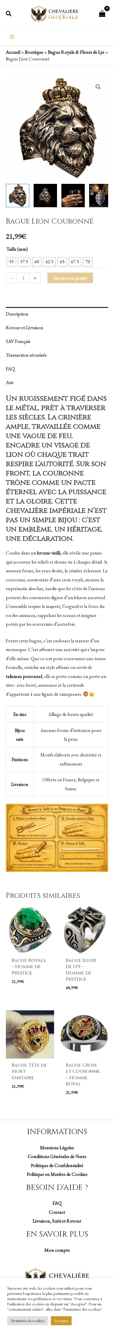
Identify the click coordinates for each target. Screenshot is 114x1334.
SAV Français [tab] (18, 341)
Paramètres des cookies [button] (27, 1320)
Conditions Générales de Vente (57, 1156)
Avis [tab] (9, 382)
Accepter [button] (61, 1320)
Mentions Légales (57, 1147)
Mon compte (57, 1250)
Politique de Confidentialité (57, 1165)
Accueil (13, 52)
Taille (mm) (17, 249)
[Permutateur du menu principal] (12, 37)
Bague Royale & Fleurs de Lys (76, 52)
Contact (57, 1212)
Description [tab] (17, 314)
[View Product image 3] (73, 195)
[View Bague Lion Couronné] (17, 195)
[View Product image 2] (45, 195)
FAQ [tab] (10, 368)
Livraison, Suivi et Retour (57, 1221)
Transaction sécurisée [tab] (26, 355)
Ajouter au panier (70, 278)
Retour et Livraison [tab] (24, 327)
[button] (9, 14)
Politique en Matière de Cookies (57, 1174)
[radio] (11, 261)
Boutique (34, 52)
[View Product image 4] (101, 195)
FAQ (57, 1203)
